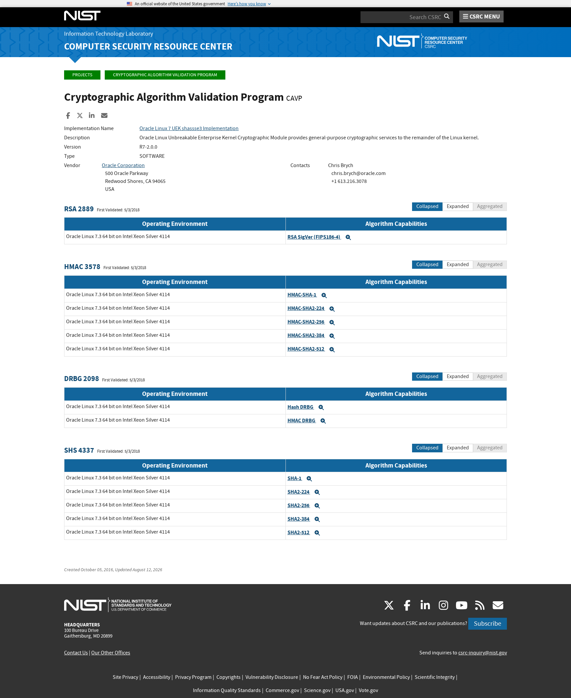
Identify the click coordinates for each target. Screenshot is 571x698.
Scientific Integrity (435, 677)
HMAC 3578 (82, 267)
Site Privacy (125, 677)
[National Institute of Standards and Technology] (117, 604)
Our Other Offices (110, 652)
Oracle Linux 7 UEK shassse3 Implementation (189, 128)
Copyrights (228, 677)
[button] (348, 237)
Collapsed (427, 206)
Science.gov (317, 690)
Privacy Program (193, 677)
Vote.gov (368, 690)
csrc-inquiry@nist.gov (482, 652)
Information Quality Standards (227, 690)
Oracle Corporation (123, 165)
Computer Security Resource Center (148, 46)
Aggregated (490, 206)
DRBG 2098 (81, 378)
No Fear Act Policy (322, 677)
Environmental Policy (386, 677)
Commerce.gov (282, 690)
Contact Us (76, 652)
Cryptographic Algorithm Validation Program (165, 75)
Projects (82, 75)
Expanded (458, 206)
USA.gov (344, 690)
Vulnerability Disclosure (272, 677)
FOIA (352, 677)
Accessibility (156, 677)
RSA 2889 (79, 209)
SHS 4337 (79, 450)
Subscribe (487, 623)
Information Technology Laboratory (108, 34)
